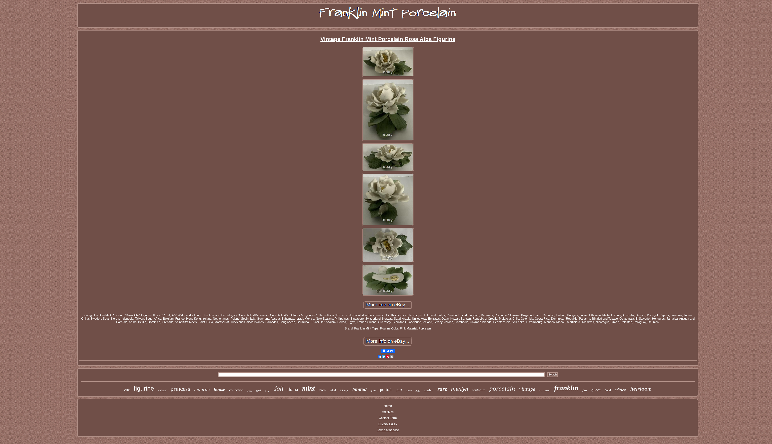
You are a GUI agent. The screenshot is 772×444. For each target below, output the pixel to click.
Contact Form (388, 417)
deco (322, 390)
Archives (388, 411)
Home (388, 405)
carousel (544, 390)
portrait (386, 389)
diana (292, 389)
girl (399, 390)
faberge (344, 390)
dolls (418, 391)
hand (608, 390)
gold (258, 390)
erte (127, 390)
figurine (144, 388)
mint (308, 388)
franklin (566, 388)
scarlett (428, 390)
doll (278, 388)
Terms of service (388, 430)
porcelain (502, 388)
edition (620, 390)
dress (267, 391)
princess (180, 388)
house (219, 389)
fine (584, 390)
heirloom (641, 389)
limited (359, 389)
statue (409, 390)
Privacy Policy (387, 424)
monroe (202, 389)
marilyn (459, 389)
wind (333, 390)
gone (373, 390)
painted (162, 390)
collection (236, 390)
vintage (527, 388)
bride (249, 390)
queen (596, 390)
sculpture (478, 390)
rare (442, 389)
